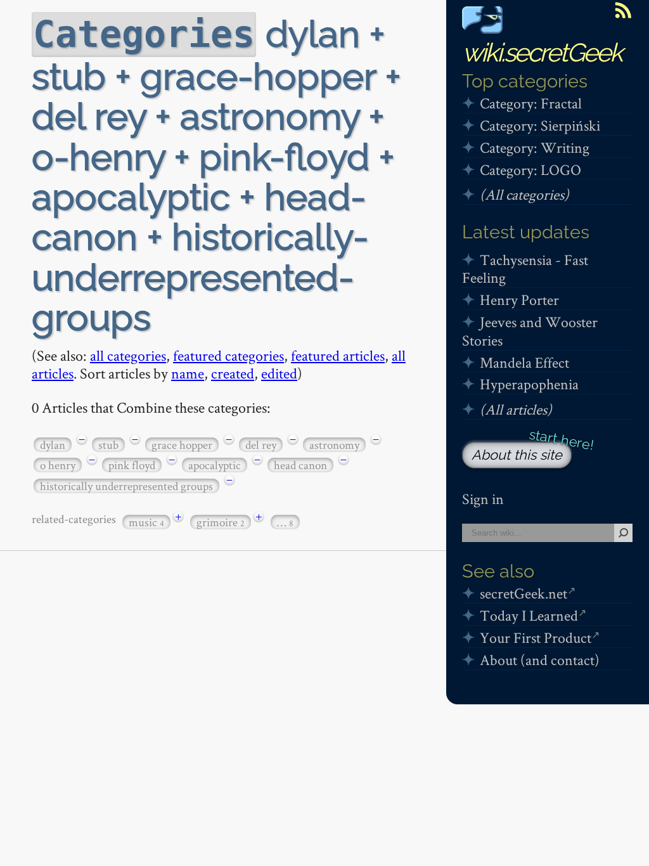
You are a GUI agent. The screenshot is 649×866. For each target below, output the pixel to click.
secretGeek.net (523, 593)
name (187, 373)
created (232, 373)
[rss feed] (623, 10)
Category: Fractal (531, 103)
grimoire (220, 522)
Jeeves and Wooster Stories (530, 331)
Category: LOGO (530, 169)
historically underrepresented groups (126, 486)
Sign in (483, 498)
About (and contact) (540, 659)
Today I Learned (529, 615)
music (146, 522)
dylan (52, 444)
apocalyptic (214, 465)
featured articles (338, 355)
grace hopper (181, 444)
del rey (260, 444)
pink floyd (131, 465)
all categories (128, 355)
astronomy (334, 444)
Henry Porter (519, 299)
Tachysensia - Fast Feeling (525, 269)
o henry (57, 465)
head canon (300, 465)
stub (108, 444)
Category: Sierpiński (540, 125)
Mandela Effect (524, 362)
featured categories (228, 355)
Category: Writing (534, 147)
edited (279, 373)
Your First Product (535, 637)
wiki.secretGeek (542, 52)
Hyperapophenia (529, 384)
